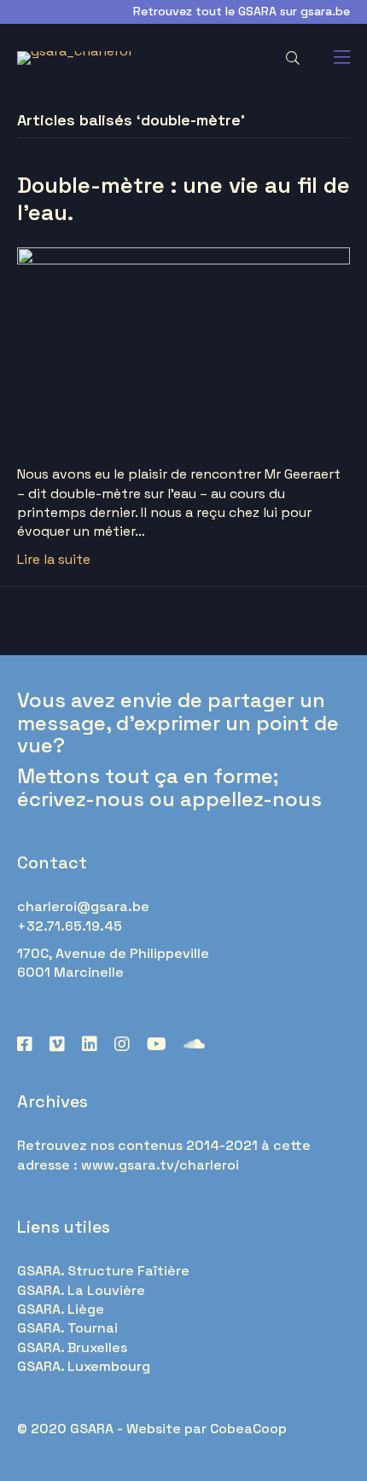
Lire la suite (53, 559)
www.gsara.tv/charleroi (160, 1165)
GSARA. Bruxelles (72, 1347)
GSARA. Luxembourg (83, 1366)
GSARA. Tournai (67, 1328)
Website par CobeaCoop (206, 1428)
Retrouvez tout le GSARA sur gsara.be (241, 11)
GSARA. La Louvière (81, 1290)
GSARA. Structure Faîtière (103, 1271)
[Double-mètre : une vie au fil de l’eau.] (183, 344)
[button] (291, 58)
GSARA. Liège (60, 1309)
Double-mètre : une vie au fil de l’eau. (183, 198)
